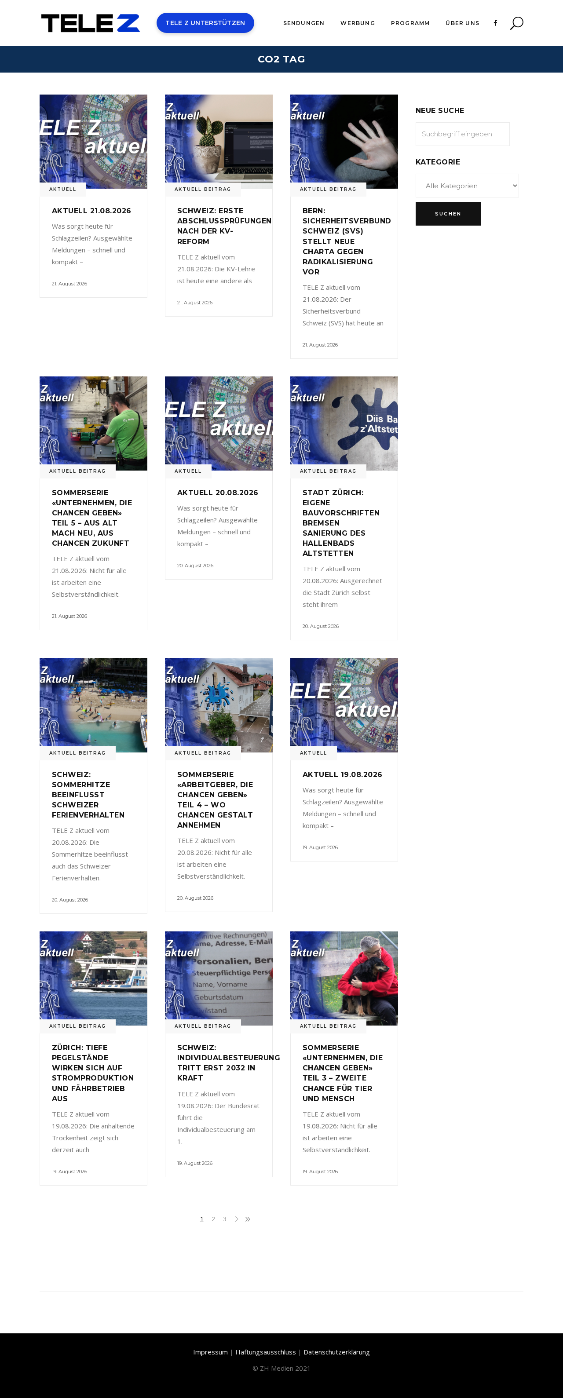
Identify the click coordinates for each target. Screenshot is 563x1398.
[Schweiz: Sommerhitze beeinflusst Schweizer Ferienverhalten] (93, 705)
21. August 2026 (69, 284)
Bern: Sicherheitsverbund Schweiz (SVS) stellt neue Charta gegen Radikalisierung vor (347, 241)
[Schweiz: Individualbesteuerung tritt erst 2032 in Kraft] (219, 978)
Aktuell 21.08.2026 (92, 211)
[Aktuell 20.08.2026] (219, 423)
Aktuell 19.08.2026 (343, 774)
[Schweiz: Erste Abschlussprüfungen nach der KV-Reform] (219, 142)
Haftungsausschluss (265, 1351)
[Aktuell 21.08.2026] (93, 142)
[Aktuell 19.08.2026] (344, 705)
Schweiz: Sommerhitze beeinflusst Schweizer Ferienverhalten (88, 794)
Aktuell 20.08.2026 (218, 493)
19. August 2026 (320, 847)
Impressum (210, 1351)
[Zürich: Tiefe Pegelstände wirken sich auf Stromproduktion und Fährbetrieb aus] (93, 978)
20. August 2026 (195, 565)
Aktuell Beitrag (203, 189)
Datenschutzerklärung (336, 1351)
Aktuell (63, 189)
